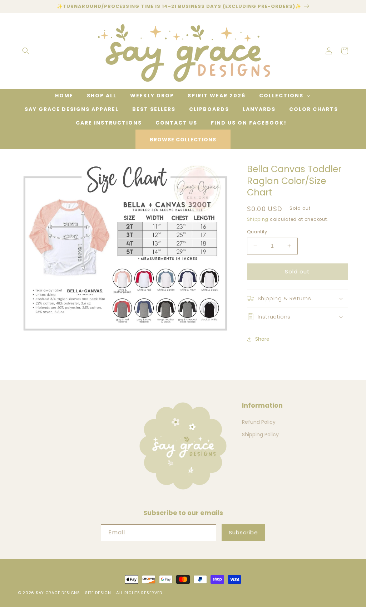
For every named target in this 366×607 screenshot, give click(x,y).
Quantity (257, 231)
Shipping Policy (260, 434)
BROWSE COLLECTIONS (183, 139)
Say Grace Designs (58, 593)
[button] (26, 51)
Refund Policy (259, 422)
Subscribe (243, 532)
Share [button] (262, 339)
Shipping (258, 219)
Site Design (98, 593)
